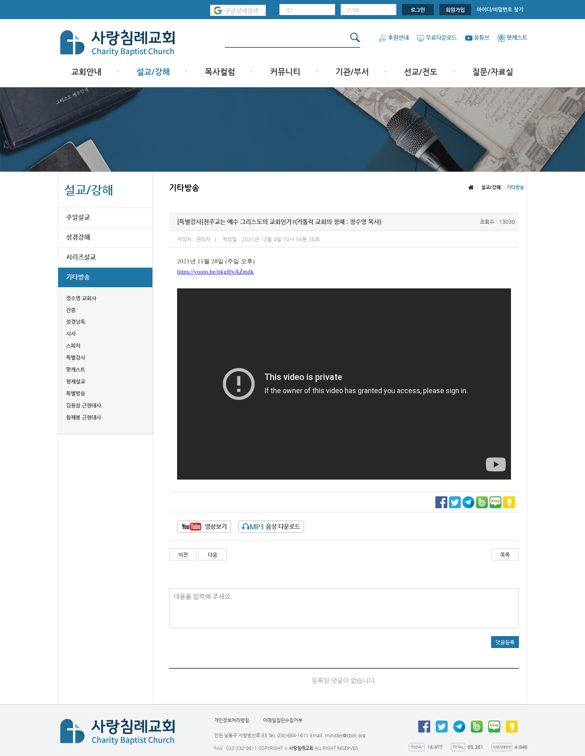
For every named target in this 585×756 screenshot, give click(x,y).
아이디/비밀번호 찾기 (500, 9)
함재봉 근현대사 (83, 417)
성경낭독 (75, 322)
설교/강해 (153, 71)
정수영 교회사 (81, 298)
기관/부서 (352, 71)
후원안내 (398, 37)
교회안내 (86, 71)
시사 (71, 334)
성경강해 (78, 237)
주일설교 (78, 217)
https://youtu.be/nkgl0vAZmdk (215, 271)
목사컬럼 (220, 71)
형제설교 (75, 381)
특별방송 (75, 393)
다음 (212, 555)
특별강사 (75, 357)
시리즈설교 (81, 257)
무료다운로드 (441, 37)
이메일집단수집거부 (282, 720)
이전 (183, 555)
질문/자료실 (492, 71)
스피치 (73, 346)
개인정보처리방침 (231, 720)
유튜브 (481, 37)
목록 (505, 555)
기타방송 (78, 277)
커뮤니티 (285, 71)
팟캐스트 (517, 37)
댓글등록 (505, 642)
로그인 (418, 10)
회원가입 (455, 10)
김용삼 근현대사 (83, 405)
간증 (71, 310)
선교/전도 (420, 71)
